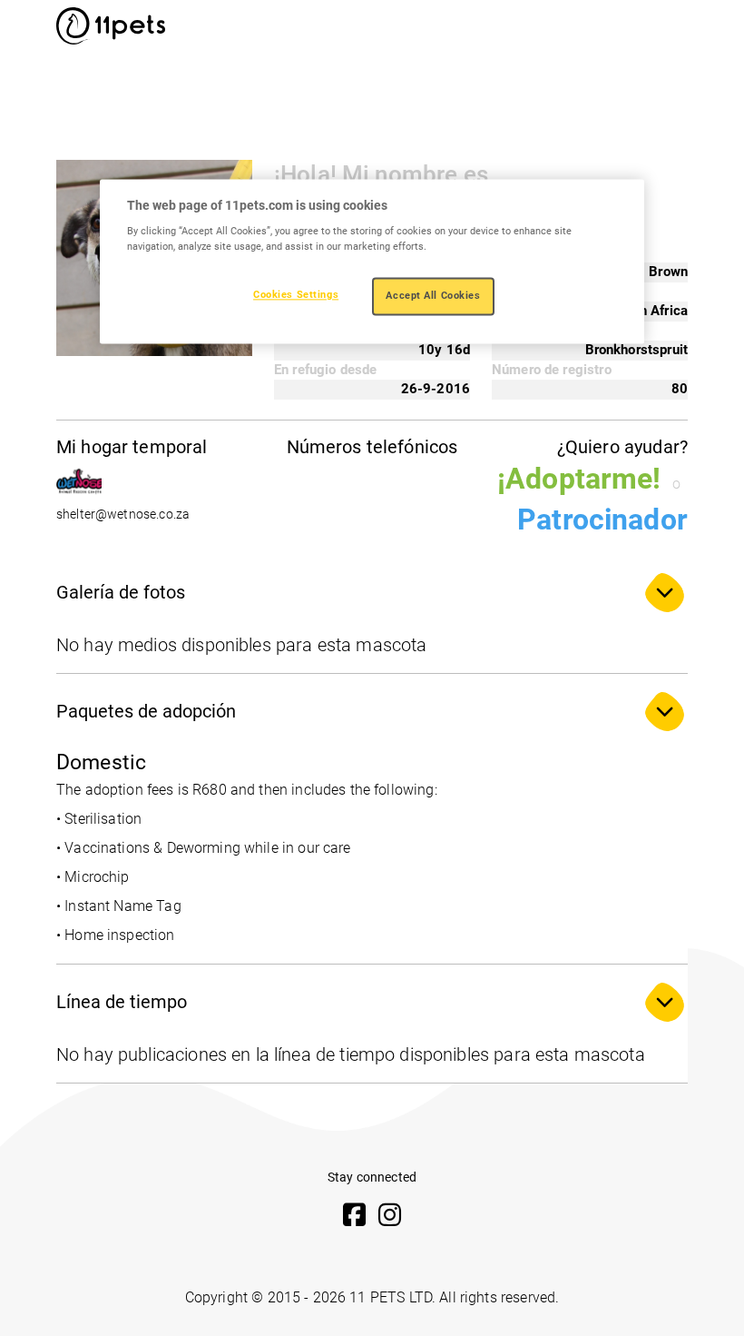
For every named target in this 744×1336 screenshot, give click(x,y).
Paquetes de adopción (146, 711)
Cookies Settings (295, 295)
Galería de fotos (120, 592)
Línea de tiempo (121, 1002)
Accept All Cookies (433, 296)
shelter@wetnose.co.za (123, 514)
